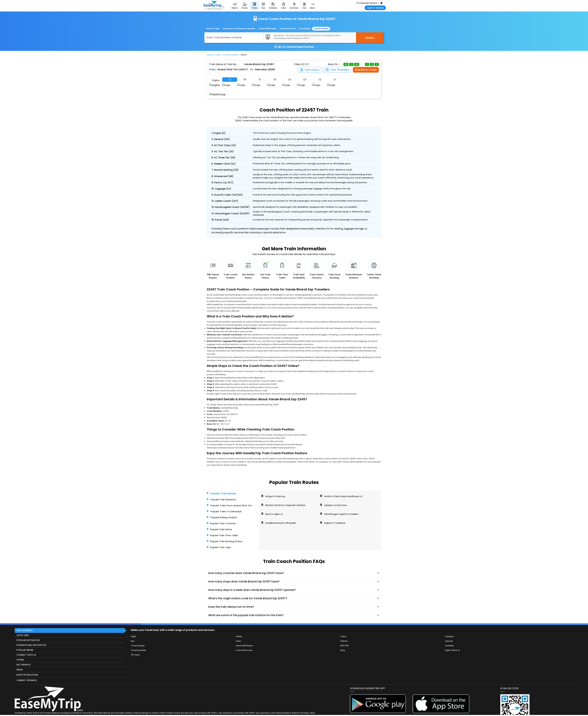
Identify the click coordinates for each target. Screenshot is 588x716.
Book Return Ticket (366, 69)
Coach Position (321, 28)
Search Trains (213, 28)
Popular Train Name (221, 529)
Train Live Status (287, 28)
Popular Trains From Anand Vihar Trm (231, 505)
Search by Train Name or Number (239, 28)
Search (370, 37)
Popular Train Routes (223, 493)
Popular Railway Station (223, 517)
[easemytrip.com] (214, 6)
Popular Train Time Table (224, 535)
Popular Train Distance (223, 499)
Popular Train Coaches (223, 523)
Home (210, 54)
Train (217, 54)
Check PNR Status (267, 28)
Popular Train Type (220, 547)
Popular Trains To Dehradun (226, 511)
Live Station (305, 28)
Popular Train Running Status (226, 541)
